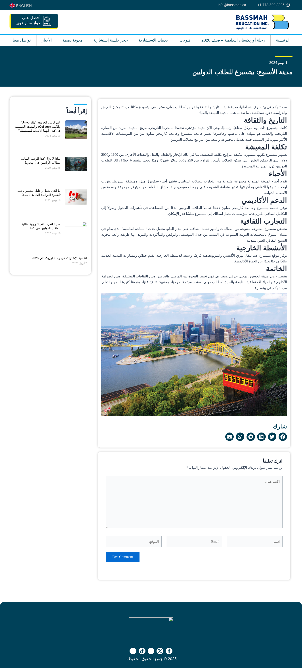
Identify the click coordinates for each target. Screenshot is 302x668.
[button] (283, 437)
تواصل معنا (22, 40)
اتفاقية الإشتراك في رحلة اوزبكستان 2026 (59, 258)
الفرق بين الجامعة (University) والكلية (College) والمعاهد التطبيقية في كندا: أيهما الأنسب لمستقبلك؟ (38, 126)
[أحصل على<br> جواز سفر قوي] (47, 20)
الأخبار (47, 40)
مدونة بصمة (72, 40)
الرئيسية (282, 40)
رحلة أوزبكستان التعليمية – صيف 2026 (233, 40)
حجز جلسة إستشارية (110, 40)
